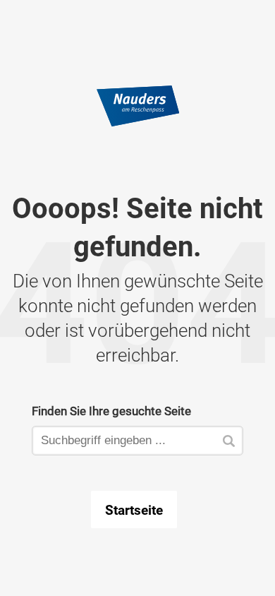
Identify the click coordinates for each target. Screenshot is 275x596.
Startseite (134, 510)
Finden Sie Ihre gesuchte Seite (111, 411)
